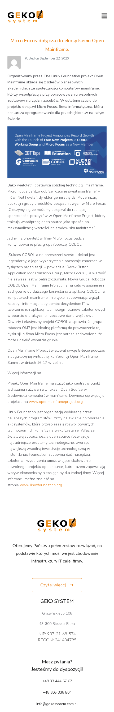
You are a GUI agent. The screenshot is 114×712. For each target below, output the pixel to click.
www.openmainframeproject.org (56, 401)
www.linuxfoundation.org (41, 485)
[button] (57, 585)
